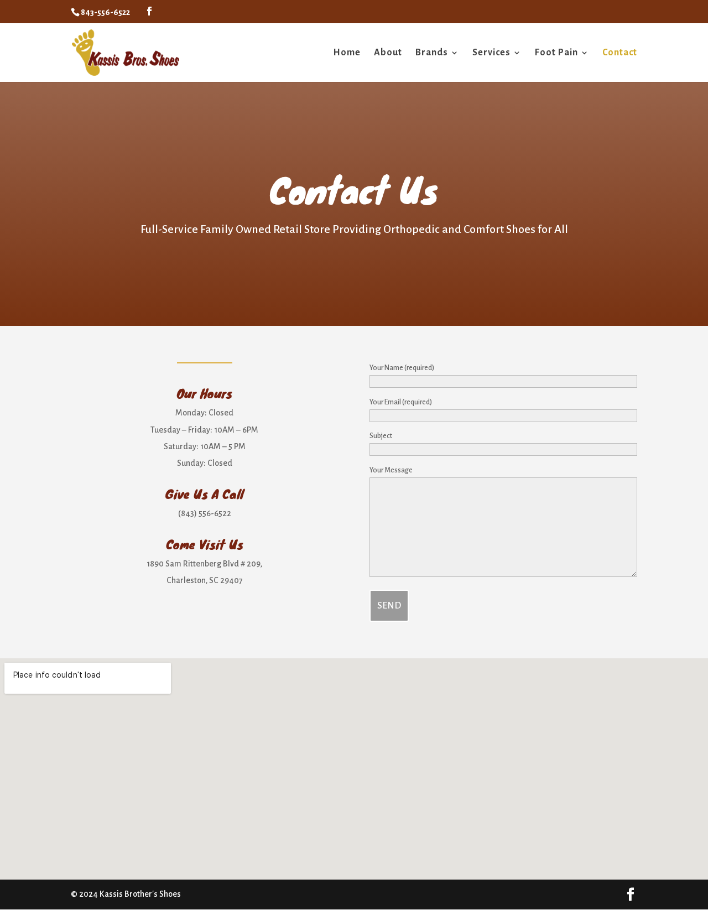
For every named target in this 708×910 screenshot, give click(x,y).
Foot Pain (556, 53)
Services (491, 53)
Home (347, 53)
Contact (619, 53)
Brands (431, 53)
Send (389, 606)
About (388, 53)
